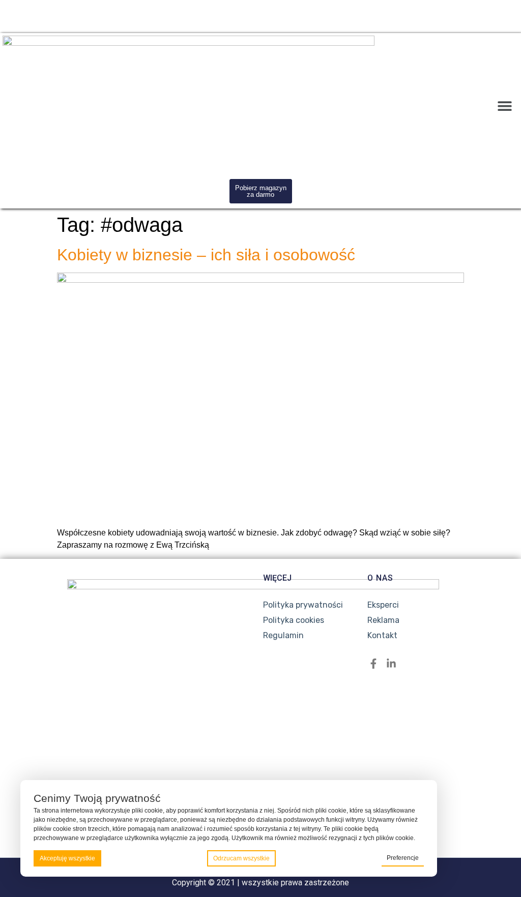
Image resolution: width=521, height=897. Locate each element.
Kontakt (382, 635)
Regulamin (283, 635)
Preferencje (403, 857)
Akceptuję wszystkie (67, 858)
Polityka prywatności (303, 605)
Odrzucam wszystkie (241, 858)
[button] (504, 106)
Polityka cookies (293, 620)
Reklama (383, 620)
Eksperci (383, 605)
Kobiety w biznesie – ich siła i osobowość (206, 255)
